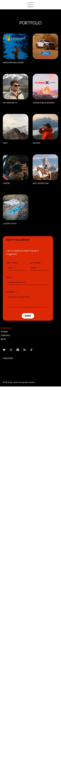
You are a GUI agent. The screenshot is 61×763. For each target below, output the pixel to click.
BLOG (3, 339)
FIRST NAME (13, 263)
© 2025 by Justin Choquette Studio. (19, 382)
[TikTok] (31, 350)
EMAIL (9, 277)
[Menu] (30, 4)
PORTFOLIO (6, 328)
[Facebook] (17, 350)
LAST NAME (35, 263)
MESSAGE (11, 292)
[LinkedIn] (24, 350)
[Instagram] (11, 350)
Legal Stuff (8, 358)
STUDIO (4, 331)
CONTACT (5, 335)
